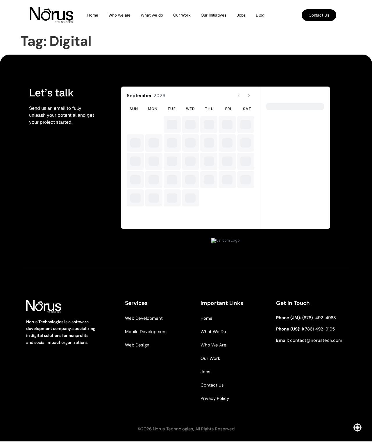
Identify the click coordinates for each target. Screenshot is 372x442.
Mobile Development (146, 332)
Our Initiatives (213, 15)
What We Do (213, 332)
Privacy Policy (215, 398)
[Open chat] (357, 427)
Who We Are (213, 345)
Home (92, 15)
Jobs (241, 15)
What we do (152, 15)
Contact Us (212, 385)
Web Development (144, 318)
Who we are (119, 15)
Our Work (182, 15)
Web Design (137, 345)
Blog (260, 15)
